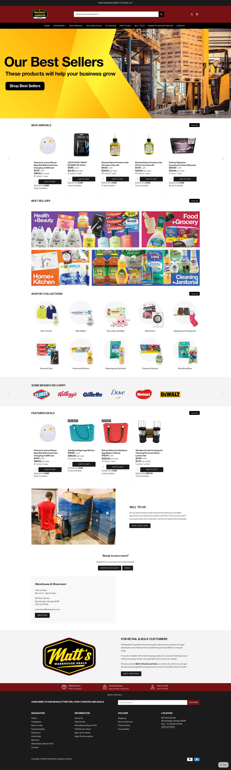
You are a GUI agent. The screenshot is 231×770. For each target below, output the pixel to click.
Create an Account (109, 568)
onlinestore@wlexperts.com (47, 609)
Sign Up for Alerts (82, 732)
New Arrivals (46, 331)
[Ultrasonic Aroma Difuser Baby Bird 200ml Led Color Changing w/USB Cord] (47, 145)
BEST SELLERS (40, 200)
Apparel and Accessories (185, 331)
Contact (35, 747)
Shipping (122, 718)
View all (194, 125)
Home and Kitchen (81, 368)
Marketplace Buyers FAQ (42, 743)
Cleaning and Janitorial (115, 368)
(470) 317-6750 (41, 604)
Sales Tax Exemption (84, 736)
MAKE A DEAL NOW (140, 526)
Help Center (80, 722)
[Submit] (161, 14)
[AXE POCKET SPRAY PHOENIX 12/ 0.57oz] (81, 145)
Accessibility (123, 729)
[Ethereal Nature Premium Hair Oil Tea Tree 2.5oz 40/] (149, 145)
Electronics (150, 331)
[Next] (222, 158)
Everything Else (185, 368)
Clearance (36, 732)
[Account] (191, 14)
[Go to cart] (197, 14)
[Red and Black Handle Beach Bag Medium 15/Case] (115, 433)
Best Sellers (81, 331)
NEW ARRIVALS (41, 125)
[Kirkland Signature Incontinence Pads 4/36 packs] (183, 145)
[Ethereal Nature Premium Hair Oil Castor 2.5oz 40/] (115, 145)
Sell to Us (35, 740)
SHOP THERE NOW (131, 674)
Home (34, 718)
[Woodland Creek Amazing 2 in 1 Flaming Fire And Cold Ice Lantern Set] (149, 433)
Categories (36, 722)
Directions (42, 615)
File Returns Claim (83, 729)
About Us (79, 718)
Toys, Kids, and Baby (115, 331)
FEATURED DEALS (43, 413)
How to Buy (36, 736)
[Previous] (8, 158)
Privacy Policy (124, 725)
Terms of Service (125, 722)
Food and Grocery (150, 368)
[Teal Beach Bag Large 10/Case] (82, 433)
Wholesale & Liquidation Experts (59, 759)
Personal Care (46, 368)
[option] (115, 73)
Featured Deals (38, 729)
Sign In (128, 568)
